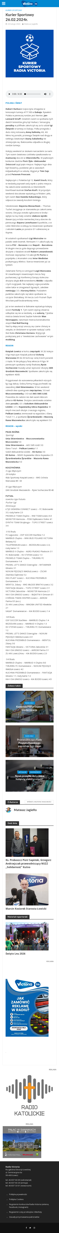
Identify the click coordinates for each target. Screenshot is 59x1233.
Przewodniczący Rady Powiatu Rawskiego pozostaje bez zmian (29, 743)
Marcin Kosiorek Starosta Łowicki (26, 908)
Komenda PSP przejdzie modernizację (29, 708)
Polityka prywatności (18, 1194)
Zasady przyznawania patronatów (24, 1217)
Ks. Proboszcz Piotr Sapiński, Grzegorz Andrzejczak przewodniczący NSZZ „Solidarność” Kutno (28, 863)
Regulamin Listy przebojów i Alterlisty (25, 1212)
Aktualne (22, 772)
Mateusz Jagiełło (31, 24)
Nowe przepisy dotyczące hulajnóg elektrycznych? (29, 777)
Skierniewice (35, 772)
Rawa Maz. (29, 703)
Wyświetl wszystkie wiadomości (39, 802)
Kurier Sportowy (14, 10)
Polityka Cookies (16, 1199)
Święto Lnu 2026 (15, 953)
